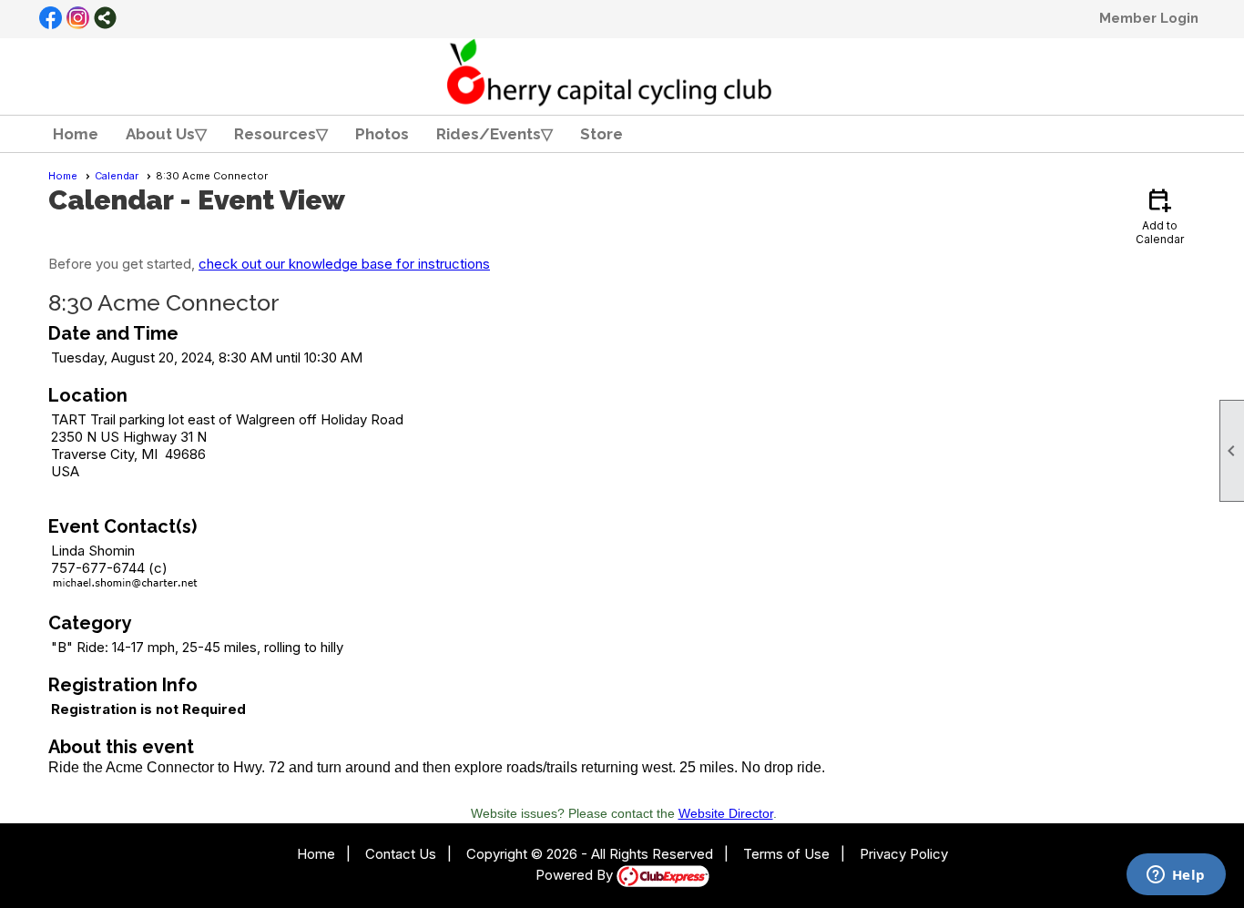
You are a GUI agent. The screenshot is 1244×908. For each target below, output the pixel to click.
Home (75, 134)
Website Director (725, 813)
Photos (382, 134)
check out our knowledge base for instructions (344, 263)
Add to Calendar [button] (1160, 215)
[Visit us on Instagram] (77, 19)
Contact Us (400, 853)
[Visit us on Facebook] (50, 19)
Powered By (576, 874)
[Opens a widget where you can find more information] (1176, 876)
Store (601, 134)
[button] (166, 134)
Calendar (116, 175)
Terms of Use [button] (786, 853)
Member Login (1148, 18)
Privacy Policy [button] (904, 853)
